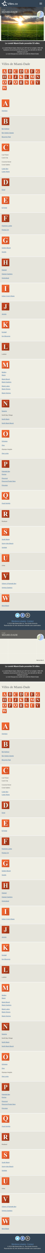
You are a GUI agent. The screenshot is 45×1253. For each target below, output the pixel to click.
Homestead (5, 278)
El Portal (4, 208)
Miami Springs (6, 393)
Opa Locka (5, 453)
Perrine (4, 474)
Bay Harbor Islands (8, 133)
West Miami (5, 605)
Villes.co (13, 3)
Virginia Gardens (7, 587)
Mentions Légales (19, 621)
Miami (4, 375)
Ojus (3, 445)
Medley (4, 372)
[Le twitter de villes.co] (17, 615)
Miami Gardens (6, 382)
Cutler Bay (5, 169)
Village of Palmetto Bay (9, 583)
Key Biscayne (6, 336)
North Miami (5, 419)
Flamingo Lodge (7, 226)
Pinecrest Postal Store (9, 481)
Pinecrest (5, 478)
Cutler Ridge (6, 171)
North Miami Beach (8, 423)
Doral (3, 190)
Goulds (4, 252)
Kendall (4, 332)
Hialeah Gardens (7, 274)
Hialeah (4, 270)
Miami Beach (6, 379)
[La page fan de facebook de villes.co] (22, 615)
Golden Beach (6, 248)
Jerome (4, 314)
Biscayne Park (6, 137)
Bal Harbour (5, 129)
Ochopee (5, 441)
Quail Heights (6, 503)
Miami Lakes (6, 386)
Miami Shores (6, 389)
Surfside (4, 547)
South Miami (6, 539)
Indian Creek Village (8, 296)
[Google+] (27, 615)
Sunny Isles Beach (7, 543)
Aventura (4, 111)
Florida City (5, 230)
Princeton (5, 485)
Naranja (4, 411)
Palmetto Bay (6, 471)
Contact (30, 621)
